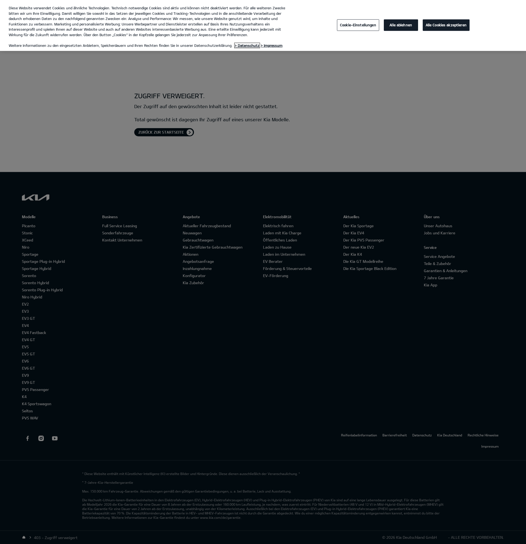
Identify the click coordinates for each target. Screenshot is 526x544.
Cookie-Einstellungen (358, 25)
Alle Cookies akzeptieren (446, 25)
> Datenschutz (247, 45)
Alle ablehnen (401, 25)
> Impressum (271, 45)
